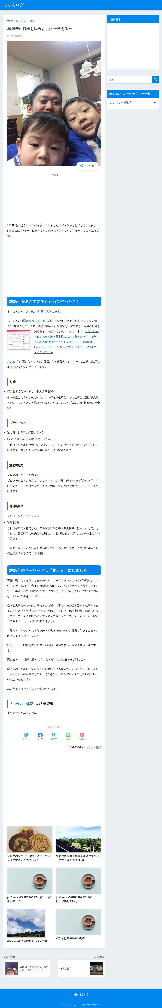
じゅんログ (14, 5)
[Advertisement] (31, 199)
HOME (83, 995)
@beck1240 (33, 320)
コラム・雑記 (23, 704)
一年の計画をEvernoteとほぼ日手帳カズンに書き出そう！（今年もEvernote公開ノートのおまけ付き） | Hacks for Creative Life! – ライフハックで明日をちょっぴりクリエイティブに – (66, 342)
